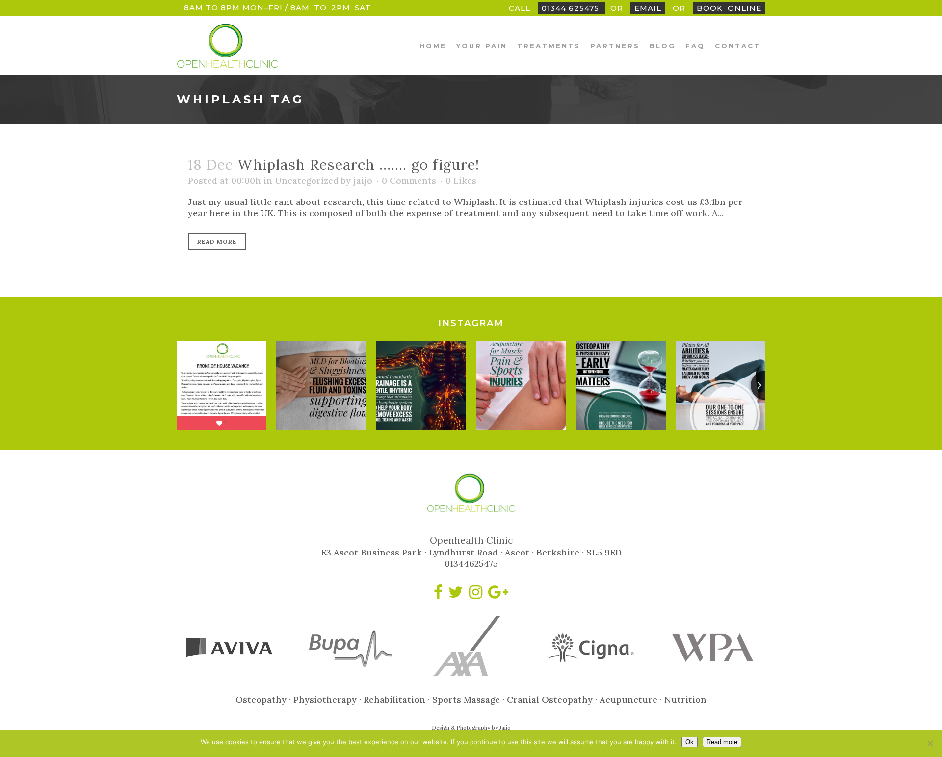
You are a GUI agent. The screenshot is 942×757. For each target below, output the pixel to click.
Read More (216, 241)
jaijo (362, 180)
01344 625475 (572, 8)
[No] (930, 743)
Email (647, 8)
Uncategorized (307, 180)
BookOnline (729, 8)
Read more (721, 742)
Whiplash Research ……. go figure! (358, 164)
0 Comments (409, 180)
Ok (689, 742)
